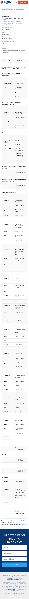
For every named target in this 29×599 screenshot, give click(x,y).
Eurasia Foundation (20, 83)
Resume (6, 52)
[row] (14, 88)
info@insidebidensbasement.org (17, 524)
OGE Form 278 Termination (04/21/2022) (14, 50)
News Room (23, 2)
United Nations (18, 141)
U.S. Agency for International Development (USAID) (12, 9)
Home (2, 8)
